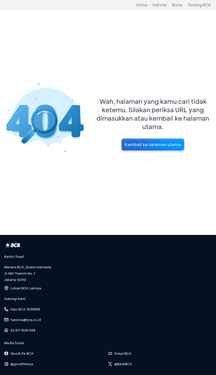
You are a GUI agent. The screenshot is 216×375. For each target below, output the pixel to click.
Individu (160, 4)
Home (141, 4)
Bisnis (177, 4)
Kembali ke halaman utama (153, 144)
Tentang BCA (199, 4)
